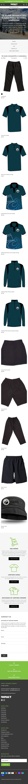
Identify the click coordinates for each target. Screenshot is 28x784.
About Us (3, 740)
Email (2, 636)
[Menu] (1, 4)
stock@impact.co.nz (15, 690)
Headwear (3, 716)
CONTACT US (14, 606)
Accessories (4, 722)
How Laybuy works (14, 50)
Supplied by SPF (18, 779)
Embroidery (4, 742)
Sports (14, 41)
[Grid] (24, 58)
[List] (26, 58)
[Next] (26, 196)
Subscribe (5, 764)
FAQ (14, 46)
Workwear (3, 710)
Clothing (3, 708)
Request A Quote (5, 732)
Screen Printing (5, 744)
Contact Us (14, 48)
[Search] (4, 4)
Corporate (3, 712)
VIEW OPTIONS (14, 558)
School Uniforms (5, 720)
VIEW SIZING (14, 581)
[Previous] (2, 196)
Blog (2, 738)
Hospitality (3, 714)
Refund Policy (4, 748)
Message (3, 643)
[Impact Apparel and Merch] (14, 4)
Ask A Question (5, 736)
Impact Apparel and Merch (9, 779)
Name (2, 630)
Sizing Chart (14, 43)
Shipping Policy (5, 746)
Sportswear (4, 718)
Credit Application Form (7, 734)
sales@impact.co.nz (15, 688)
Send (4, 655)
